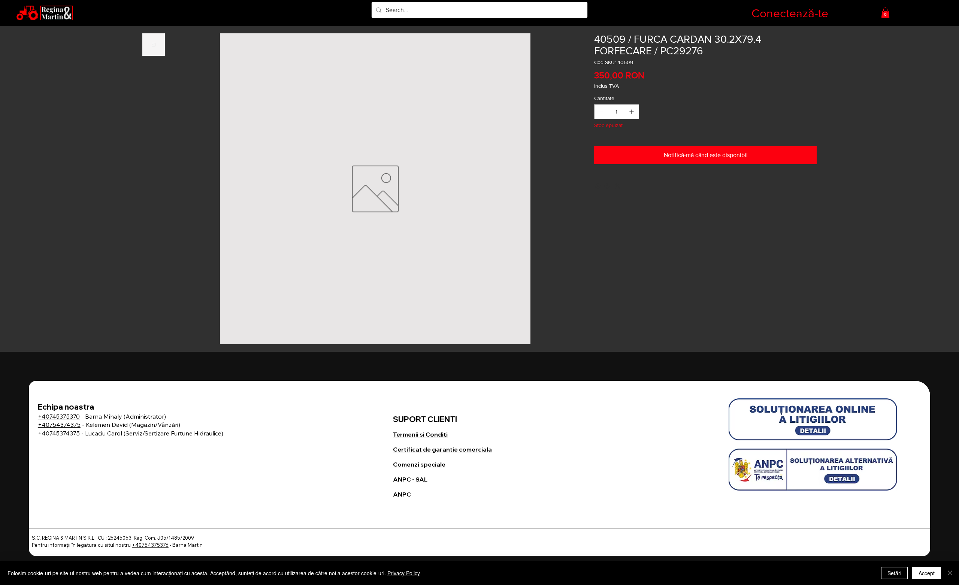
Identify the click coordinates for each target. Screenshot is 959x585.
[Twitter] (617, 186)
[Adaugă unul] (631, 111)
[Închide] (950, 573)
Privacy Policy (403, 573)
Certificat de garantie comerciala (442, 449)
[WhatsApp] (598, 186)
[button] (885, 12)
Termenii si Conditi (420, 434)
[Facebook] (607, 186)
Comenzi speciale (419, 464)
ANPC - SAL (410, 479)
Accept (927, 573)
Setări (894, 573)
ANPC (402, 494)
